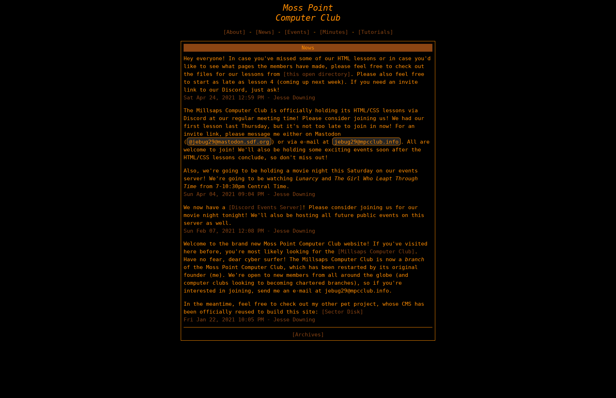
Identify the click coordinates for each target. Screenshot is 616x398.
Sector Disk (342, 312)
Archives (308, 334)
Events (297, 32)
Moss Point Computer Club (308, 13)
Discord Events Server (265, 207)
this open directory (316, 74)
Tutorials (375, 32)
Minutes (334, 32)
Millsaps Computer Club (376, 251)
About (234, 32)
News (264, 32)
